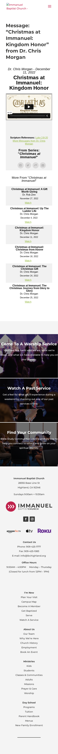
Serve (29, 615)
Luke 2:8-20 (41, 137)
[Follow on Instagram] (32, 519)
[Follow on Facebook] (25, 519)
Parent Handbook (29, 716)
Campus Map (29, 601)
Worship (29, 693)
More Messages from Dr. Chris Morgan (29, 142)
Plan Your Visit (29, 597)
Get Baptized (29, 610)
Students (29, 670)
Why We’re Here (29, 638)
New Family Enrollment (29, 725)
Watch (28, 202)
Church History (29, 642)
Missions (29, 684)
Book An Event (29, 652)
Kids (29, 666)
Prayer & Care (29, 688)
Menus (29, 720)
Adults (29, 679)
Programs (29, 707)
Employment (29, 647)
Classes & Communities (29, 675)
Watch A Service (29, 619)
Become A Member (29, 606)
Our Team (29, 633)
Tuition (29, 711)
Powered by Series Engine (29, 311)
